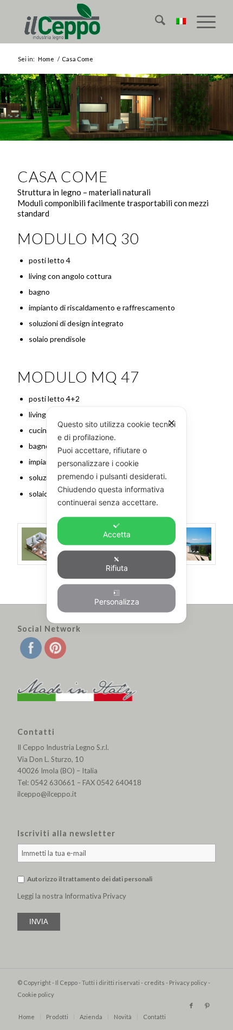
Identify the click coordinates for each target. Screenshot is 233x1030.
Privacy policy (188, 982)
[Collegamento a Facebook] (191, 1005)
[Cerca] (154, 21)
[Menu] (201, 21)
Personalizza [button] (116, 601)
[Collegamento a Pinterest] (207, 1005)
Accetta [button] (117, 534)
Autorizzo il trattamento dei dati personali (89, 879)
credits (154, 982)
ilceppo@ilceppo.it (46, 794)
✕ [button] (171, 423)
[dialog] (116, 515)
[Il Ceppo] (96, 21)
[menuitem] (154, 21)
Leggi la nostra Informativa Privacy (71, 896)
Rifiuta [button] (117, 568)
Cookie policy (35, 994)
